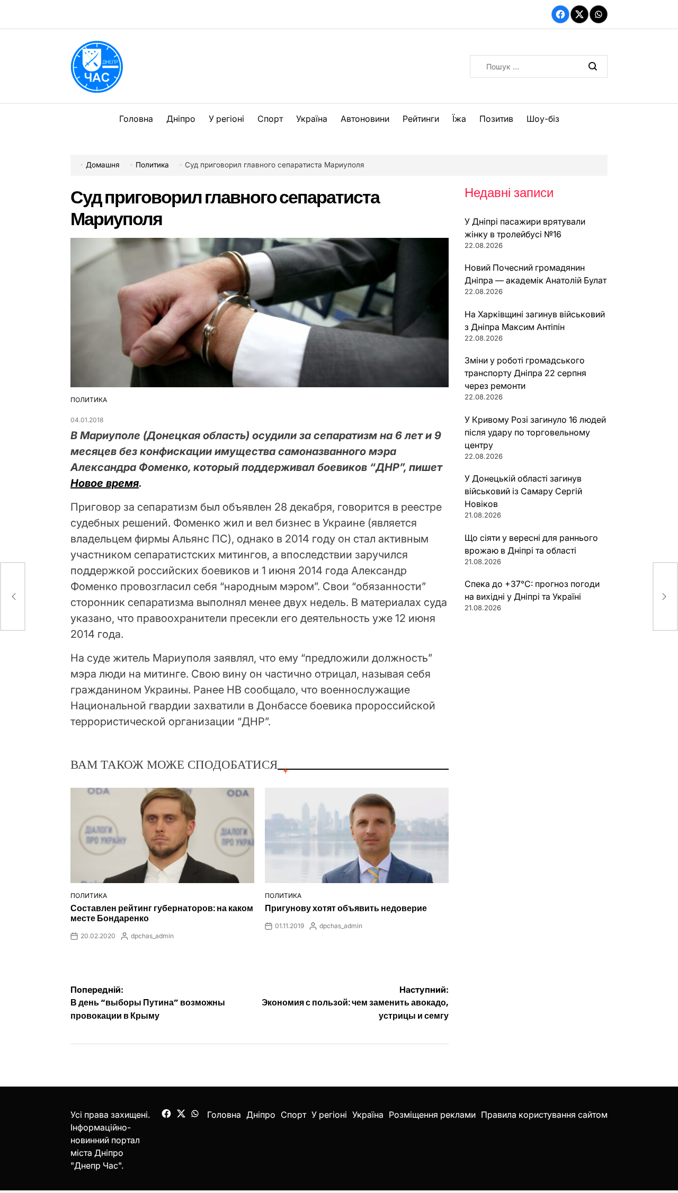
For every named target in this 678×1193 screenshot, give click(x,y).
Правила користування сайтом (544, 1114)
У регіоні (226, 118)
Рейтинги (421, 118)
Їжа (459, 118)
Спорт (270, 118)
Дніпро (180, 118)
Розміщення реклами (432, 1114)
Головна (136, 118)
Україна (311, 118)
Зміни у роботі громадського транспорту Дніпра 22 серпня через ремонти (525, 373)
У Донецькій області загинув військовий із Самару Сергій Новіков (523, 491)
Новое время (104, 483)
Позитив (496, 118)
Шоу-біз (543, 118)
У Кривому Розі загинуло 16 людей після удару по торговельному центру (535, 432)
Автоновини (365, 118)
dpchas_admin (152, 936)
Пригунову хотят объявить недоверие (346, 908)
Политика (88, 400)
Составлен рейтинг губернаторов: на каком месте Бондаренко (161, 913)
